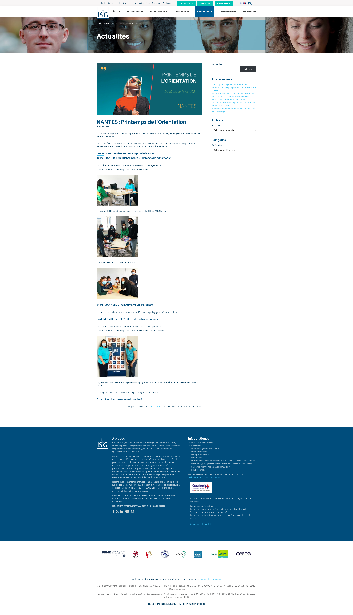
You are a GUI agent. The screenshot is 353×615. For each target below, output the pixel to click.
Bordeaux (112, 3)
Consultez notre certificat (201, 524)
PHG (218, 594)
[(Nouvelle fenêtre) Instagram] (132, 511)
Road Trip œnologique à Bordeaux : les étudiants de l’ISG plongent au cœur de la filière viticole (234, 87)
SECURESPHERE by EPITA (233, 594)
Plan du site (196, 457)
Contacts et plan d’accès (202, 442)
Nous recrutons (198, 469)
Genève (126, 3)
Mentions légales (199, 451)
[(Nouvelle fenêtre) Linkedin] (122, 511)
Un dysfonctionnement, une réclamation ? (210, 466)
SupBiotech (179, 589)
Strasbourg (156, 3)
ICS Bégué (191, 586)
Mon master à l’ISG (220, 105)
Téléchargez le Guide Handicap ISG (204, 477)
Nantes (141, 3)
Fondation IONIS (181, 597)
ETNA (202, 594)
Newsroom (196, 445)
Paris (103, 3)
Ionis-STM (193, 594)
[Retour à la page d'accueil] (103, 12)
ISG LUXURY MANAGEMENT (114, 586)
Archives (216, 125)
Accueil (99, 23)
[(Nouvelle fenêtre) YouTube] (127, 511)
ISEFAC (182, 586)
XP (199, 586)
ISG (98, 586)
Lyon (134, 3)
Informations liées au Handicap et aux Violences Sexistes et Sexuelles (223, 460)
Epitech (101, 594)
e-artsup (183, 594)
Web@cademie (170, 594)
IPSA (171, 589)
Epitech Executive (137, 594)
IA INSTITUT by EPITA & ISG (236, 586)
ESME (252, 586)
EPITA (219, 586)
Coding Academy (154, 594)
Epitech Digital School (117, 594)
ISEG (175, 586)
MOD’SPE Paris (208, 586)
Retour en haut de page (341, 606)
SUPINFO (211, 594)
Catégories (217, 145)
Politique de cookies (200, 454)
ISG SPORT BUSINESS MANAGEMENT (145, 586)
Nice (148, 3)
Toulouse (167, 3)
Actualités (107, 23)
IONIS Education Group (211, 579)
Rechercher (250, 3)
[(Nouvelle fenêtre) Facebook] (114, 511)
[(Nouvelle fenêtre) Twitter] (117, 511)
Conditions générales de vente (205, 448)
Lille (119, 3)
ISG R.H (167, 586)
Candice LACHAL (155, 406)
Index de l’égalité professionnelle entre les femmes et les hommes (221, 463)
